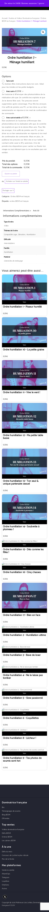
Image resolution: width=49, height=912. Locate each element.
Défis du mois (7, 851)
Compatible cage (10, 234)
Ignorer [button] (41, 3)
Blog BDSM (6, 814)
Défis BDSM (6, 833)
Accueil (4, 18)
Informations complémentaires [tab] (16, 210)
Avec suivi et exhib (18, 117)
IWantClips (6, 873)
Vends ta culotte (8, 870)
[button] (43, 32)
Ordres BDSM (7, 837)
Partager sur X (8, 190)
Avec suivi (14, 91)
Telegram (5, 877)
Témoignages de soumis (11, 811)
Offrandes (6, 818)
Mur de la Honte (8, 859)
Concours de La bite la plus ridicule (15, 855)
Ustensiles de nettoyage (13, 260)
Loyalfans (5, 881)
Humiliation (30, 234)
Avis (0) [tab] (36, 210)
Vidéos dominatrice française (13, 829)
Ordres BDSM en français (20, 196)
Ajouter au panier (11, 174)
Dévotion (21, 234)
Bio (3, 807)
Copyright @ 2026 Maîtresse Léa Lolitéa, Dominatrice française (22, 904)
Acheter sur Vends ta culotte (17, 181)
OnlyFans (5, 884)
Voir (24, 302)
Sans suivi (10, 81)
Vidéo (6, 225)
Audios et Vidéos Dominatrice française (24, 18)
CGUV (12, 905)
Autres (4, 888)
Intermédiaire (9, 243)
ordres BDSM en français (19, 201)
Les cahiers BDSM (9, 840)
